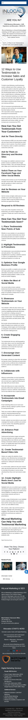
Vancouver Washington (7, 596)
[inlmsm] (14, 7)
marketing (14, 96)
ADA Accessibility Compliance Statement (14, 714)
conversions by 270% (14, 122)
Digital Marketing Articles (6, 540)
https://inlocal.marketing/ (14, 712)
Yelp (12, 164)
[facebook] (8, 650)
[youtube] (17, 650)
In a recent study (5, 466)
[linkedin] (14, 650)
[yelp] (20, 650)
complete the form (6, 533)
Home (4, 43)
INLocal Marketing (7, 30)
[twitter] (11, 650)
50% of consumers (6, 106)
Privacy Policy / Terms (11, 715)
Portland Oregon (17, 594)
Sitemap (20, 715)
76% (2, 111)
